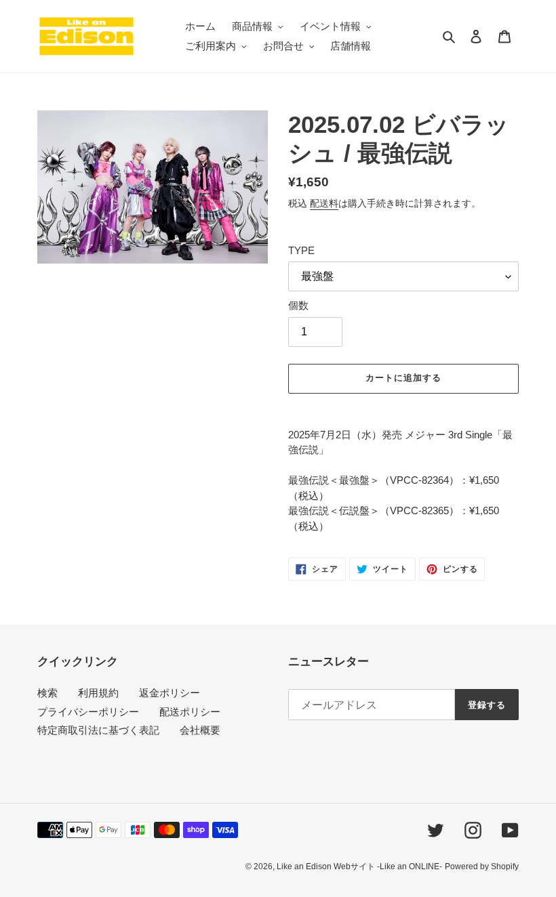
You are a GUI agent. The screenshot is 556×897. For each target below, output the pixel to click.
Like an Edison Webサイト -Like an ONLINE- (359, 866)
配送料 (324, 203)
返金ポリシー (169, 692)
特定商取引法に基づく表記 (98, 730)
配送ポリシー (189, 711)
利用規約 (98, 692)
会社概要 (200, 730)
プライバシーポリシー (88, 711)
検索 (47, 692)
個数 (298, 305)
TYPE (301, 250)
